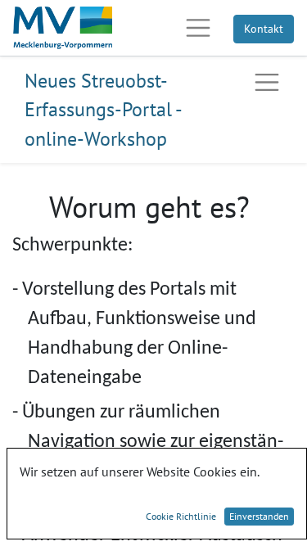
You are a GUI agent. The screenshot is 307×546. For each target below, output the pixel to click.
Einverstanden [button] (259, 516)
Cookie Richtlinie (181, 516)
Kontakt (263, 28)
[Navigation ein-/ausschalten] (266, 83)
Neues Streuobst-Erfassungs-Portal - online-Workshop (103, 109)
